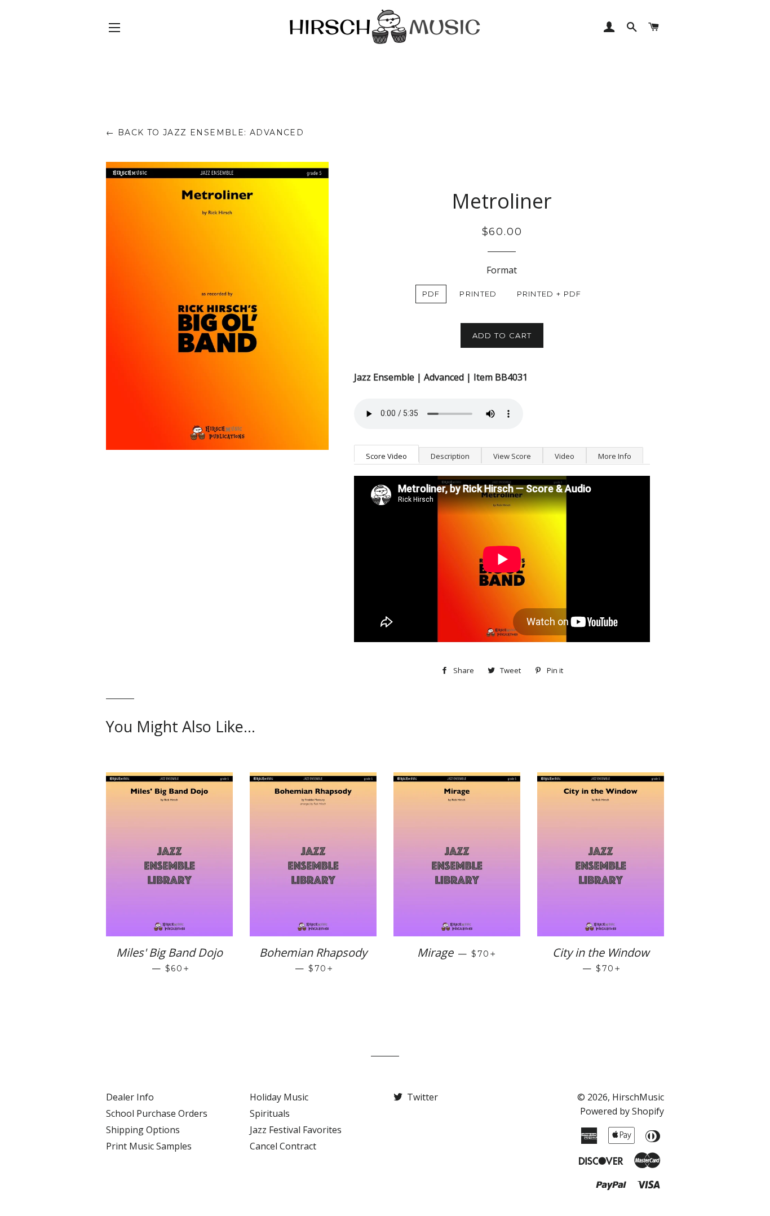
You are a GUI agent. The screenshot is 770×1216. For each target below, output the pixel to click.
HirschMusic (638, 1097)
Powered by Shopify (622, 1111)
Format (501, 270)
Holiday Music (279, 1097)
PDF (431, 293)
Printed (478, 293)
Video (564, 456)
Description (450, 456)
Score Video (386, 456)
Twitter (421, 1097)
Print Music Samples (149, 1146)
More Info (614, 456)
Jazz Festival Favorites (296, 1130)
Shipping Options (143, 1130)
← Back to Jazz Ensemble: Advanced (205, 132)
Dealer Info (130, 1097)
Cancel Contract (283, 1146)
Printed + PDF (549, 293)
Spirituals (270, 1113)
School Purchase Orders (156, 1113)
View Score (512, 456)
